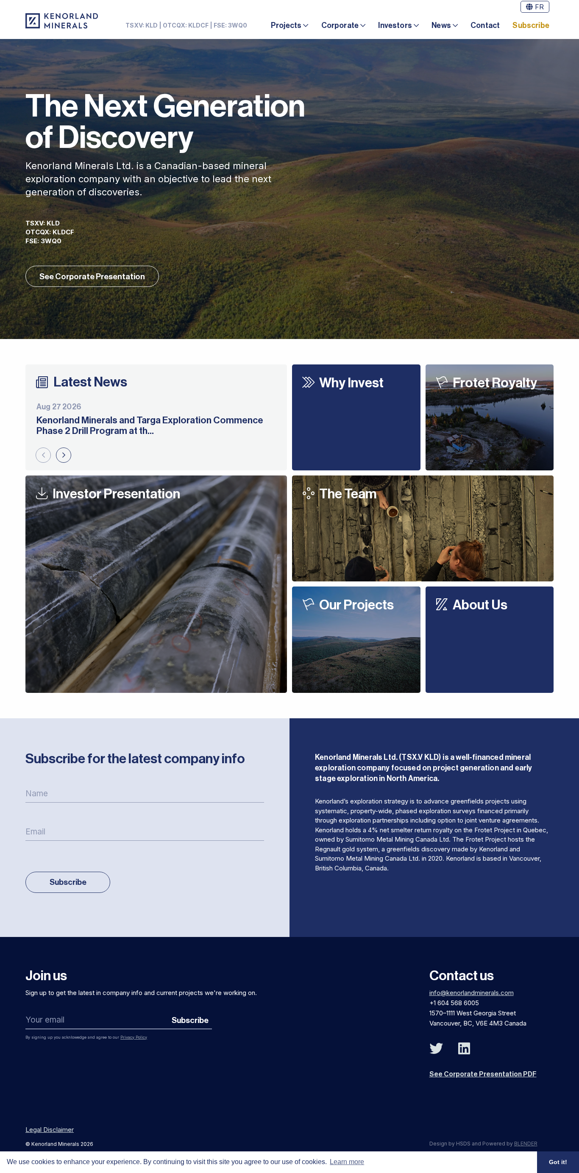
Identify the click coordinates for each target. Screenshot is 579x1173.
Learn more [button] (347, 1161)
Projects (286, 25)
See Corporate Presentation (92, 276)
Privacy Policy (133, 1037)
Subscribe (530, 25)
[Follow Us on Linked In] (464, 1049)
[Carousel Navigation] (53, 455)
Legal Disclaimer (49, 1130)
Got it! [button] (558, 1162)
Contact (485, 25)
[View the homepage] (61, 21)
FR (538, 7)
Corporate (340, 25)
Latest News (90, 382)
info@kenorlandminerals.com (471, 993)
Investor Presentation (116, 494)
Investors (395, 25)
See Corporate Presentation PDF (483, 1074)
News (441, 25)
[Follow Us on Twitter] (436, 1049)
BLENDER (525, 1143)
